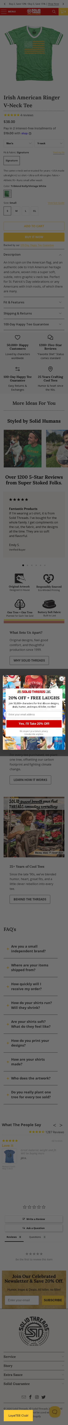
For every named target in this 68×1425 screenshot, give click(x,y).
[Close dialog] (61, 678)
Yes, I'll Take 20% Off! (34, 723)
